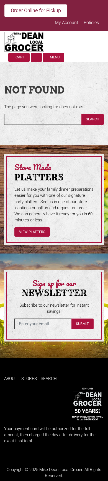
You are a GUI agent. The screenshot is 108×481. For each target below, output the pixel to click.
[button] (36, 57)
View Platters (32, 232)
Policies (91, 22)
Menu (54, 57)
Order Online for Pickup (36, 10)
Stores (29, 378)
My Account (67, 22)
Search (92, 119)
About (10, 378)
